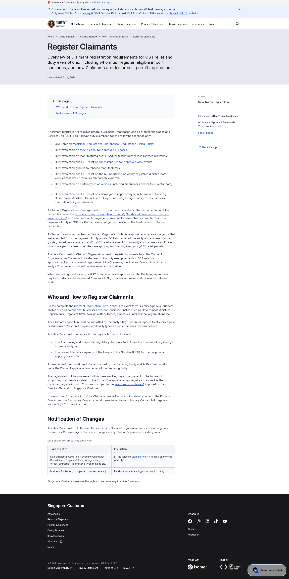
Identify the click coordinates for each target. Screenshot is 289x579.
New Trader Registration (115, 36)
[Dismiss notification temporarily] (239, 9)
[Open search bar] (237, 24)
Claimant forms (141, 456)
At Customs (53, 513)
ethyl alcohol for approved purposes (103, 150)
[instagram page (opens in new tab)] (199, 521)
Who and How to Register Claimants (79, 107)
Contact (192, 529)
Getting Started (88, 36)
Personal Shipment (57, 519)
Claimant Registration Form (93, 306)
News (212, 24)
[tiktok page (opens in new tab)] (216, 521)
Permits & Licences (57, 524)
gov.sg (87, 13)
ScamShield (178, 13)
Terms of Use (110, 567)
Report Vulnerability (58, 568)
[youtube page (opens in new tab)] (225, 521)
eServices (199, 23)
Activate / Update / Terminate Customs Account (216, 124)
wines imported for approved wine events (125, 162)
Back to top (209, 147)
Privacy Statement (88, 567)
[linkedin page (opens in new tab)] (207, 521)
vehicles (106, 184)
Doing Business (67, 36)
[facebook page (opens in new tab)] (190, 521)
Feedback (193, 534)
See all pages (205, 132)
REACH (128, 568)
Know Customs (55, 536)
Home (50, 36)
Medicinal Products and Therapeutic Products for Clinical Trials (113, 144)
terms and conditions (129, 384)
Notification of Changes (71, 113)
